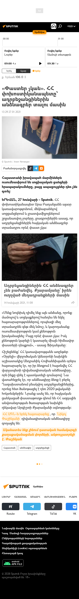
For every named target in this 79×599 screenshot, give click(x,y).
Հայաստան (9, 447)
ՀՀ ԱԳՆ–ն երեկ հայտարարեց (26, 414)
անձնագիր (25, 447)
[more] (73, 302)
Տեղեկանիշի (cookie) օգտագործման (24, 548)
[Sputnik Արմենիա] (11, 27)
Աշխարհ (35, 496)
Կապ (5, 533)
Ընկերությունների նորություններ (22, 538)
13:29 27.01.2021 (11, 112)
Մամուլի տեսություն (59, 54)
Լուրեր (8, 54)
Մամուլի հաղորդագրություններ (29, 533)
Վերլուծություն (54, 496)
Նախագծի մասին (13, 528)
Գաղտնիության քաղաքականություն (24, 543)
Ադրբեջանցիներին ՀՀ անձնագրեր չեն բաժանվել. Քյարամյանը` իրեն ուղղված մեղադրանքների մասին (38, 290)
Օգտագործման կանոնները (42, 528)
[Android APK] (13, 563)
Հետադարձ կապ (12, 553)
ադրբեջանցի (42, 447)
